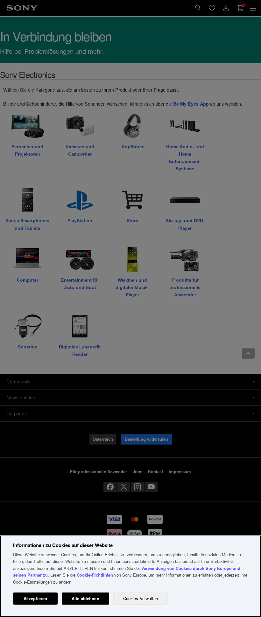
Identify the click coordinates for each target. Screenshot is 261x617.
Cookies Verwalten (140, 598)
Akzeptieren (35, 598)
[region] (130, 576)
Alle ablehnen (85, 598)
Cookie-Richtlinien (95, 575)
